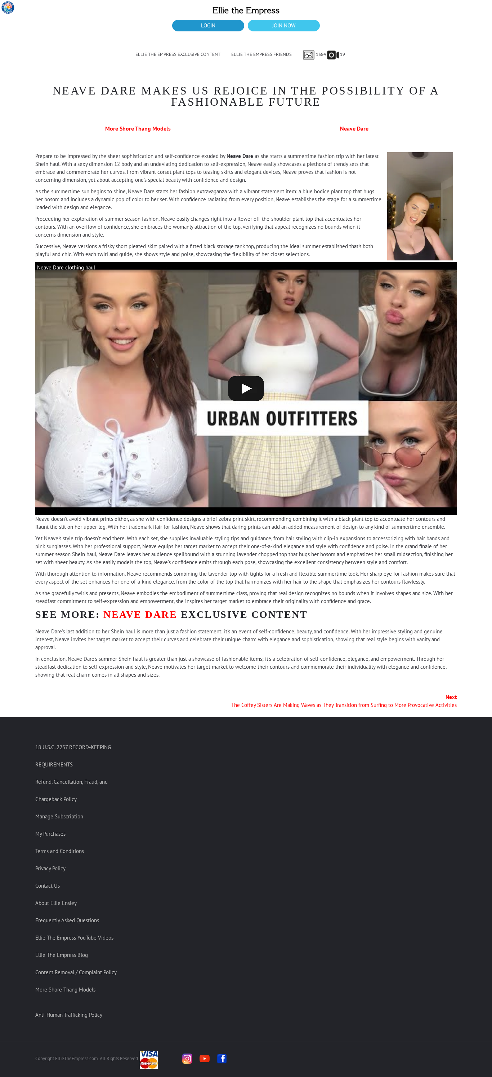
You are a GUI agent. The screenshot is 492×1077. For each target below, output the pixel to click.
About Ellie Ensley (56, 903)
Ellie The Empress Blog (61, 954)
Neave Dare (354, 128)
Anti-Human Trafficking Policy (68, 1014)
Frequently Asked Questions (67, 920)
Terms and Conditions (59, 851)
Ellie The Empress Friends (261, 54)
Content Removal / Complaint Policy (76, 972)
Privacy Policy (50, 868)
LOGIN (208, 25)
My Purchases (50, 833)
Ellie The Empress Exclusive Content (177, 54)
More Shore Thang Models (138, 128)
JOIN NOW (283, 25)
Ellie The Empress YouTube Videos (74, 937)
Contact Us (47, 885)
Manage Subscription (59, 816)
